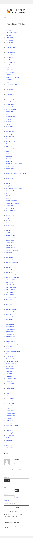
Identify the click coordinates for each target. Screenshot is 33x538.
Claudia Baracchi (10, 116)
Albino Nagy (9, 45)
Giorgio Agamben (10, 198)
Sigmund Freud (10, 410)
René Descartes (10, 400)
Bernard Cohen (10, 101)
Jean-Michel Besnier (11, 287)
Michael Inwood (10, 354)
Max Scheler (9, 346)
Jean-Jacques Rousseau (12, 277)
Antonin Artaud (10, 79)
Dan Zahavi (9, 119)
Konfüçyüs (8, 314)
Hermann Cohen (10, 225)
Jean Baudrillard (10, 255)
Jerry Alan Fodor (10, 294)
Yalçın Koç (8, 442)
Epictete (8, 151)
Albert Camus (9, 40)
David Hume (9, 121)
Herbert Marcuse (10, 223)
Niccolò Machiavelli (11, 363)
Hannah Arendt (10, 208)
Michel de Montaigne (11, 358)
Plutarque (8, 396)
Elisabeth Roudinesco (11, 139)
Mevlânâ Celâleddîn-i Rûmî (13, 351)
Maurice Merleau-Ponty (12, 344)
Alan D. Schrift (9, 37)
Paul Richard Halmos (11, 378)
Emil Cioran (9, 146)
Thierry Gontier (10, 430)
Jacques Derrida (10, 240)
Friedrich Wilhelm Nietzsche (13, 176)
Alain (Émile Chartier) (11, 32)
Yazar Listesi (8, 453)
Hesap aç (6, 500)
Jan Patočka (9, 252)
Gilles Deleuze (9, 195)
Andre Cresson (9, 64)
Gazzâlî (8, 183)
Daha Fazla (15, 463)
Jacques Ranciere (10, 247)
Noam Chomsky (10, 368)
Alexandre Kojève (10, 52)
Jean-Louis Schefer (11, 279)
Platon (7, 393)
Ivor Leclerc (9, 230)
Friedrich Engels (10, 168)
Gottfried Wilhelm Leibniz (12, 203)
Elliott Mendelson (10, 141)
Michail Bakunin (10, 356)
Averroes (8, 97)
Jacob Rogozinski (10, 235)
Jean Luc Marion (10, 265)
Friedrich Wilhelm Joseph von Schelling (16, 173)
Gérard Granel (9, 193)
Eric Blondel (9, 156)
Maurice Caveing (10, 341)
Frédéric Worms (10, 166)
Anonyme (8, 74)
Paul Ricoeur (9, 381)
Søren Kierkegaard (11, 415)
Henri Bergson (9, 213)
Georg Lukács (9, 185)
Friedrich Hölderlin (10, 171)
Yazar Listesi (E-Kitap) (9, 514)
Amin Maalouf (9, 57)
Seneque (8, 408)
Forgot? (17, 497)
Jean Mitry (8, 267)
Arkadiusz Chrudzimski (12, 84)
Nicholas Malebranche (11, 366)
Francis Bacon (9, 161)
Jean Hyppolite (10, 260)
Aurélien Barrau (10, 94)
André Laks (9, 67)
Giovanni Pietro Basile (11, 200)
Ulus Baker (8, 438)
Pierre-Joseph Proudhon (12, 391)
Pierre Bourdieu (10, 386)
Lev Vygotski (9, 316)
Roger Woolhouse (10, 403)
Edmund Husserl (10, 136)
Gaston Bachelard (10, 181)
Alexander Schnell (10, 47)
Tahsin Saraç (9, 423)
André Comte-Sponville (12, 62)
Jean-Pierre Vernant (11, 292)
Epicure (8, 153)
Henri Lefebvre (10, 215)
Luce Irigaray (9, 319)
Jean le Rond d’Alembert (12, 262)
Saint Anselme (9, 405)
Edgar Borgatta (10, 134)
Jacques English (10, 242)
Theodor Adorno (10, 428)
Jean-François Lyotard (12, 274)
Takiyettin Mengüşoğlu (12, 425)
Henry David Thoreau (11, 218)
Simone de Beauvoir (11, 413)
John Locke (9, 299)
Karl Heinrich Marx (10, 312)
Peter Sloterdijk (10, 383)
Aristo (7, 82)
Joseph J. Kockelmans (11, 309)
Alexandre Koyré (10, 55)
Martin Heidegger (10, 334)
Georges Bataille (10, 190)
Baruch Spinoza (10, 99)
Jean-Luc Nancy (10, 282)
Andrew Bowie (9, 69)
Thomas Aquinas (10, 433)
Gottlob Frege (9, 205)
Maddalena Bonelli (10, 329)
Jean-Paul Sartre (10, 289)
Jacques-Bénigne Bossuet (12, 250)
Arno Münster (9, 87)
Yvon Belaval (9, 447)
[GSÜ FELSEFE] (16, 11)
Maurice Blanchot (10, 336)
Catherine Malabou (11, 109)
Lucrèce (8, 321)
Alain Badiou (9, 35)
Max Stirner (9, 349)
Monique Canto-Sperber (12, 361)
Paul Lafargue (9, 376)
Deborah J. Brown (10, 124)
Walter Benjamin (10, 440)
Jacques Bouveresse (11, 237)
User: (5, 487)
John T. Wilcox (9, 304)
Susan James (9, 420)
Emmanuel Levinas (10, 148)
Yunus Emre (9, 445)
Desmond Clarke (10, 131)
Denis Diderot (9, 126)
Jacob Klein (9, 232)
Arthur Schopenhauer (11, 92)
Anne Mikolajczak (10, 72)
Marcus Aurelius (10, 331)
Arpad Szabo (9, 89)
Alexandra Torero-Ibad (12, 50)
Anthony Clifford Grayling (12, 77)
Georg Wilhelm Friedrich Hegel (14, 188)
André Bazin (9, 60)
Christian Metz (9, 111)
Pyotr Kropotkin (10, 398)
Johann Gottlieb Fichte (12, 297)
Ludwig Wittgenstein (11, 326)
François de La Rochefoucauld (14, 163)
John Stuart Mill (10, 302)
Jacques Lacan (10, 245)
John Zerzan (9, 307)
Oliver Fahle (9, 371)
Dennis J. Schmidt (10, 129)
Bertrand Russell (10, 104)
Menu (5, 17)
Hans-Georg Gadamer (11, 210)
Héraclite (8, 220)
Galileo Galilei (9, 178)
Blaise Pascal (9, 106)
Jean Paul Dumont (10, 269)
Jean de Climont (10, 257)
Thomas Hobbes (10, 435)
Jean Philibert (9, 272)
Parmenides (9, 373)
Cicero (7, 114)
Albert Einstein (9, 42)
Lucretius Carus (10, 324)
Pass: (5, 494)
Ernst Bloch (9, 158)
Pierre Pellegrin (10, 388)
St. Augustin (9, 418)
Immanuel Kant (10, 228)
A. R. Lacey (9, 30)
